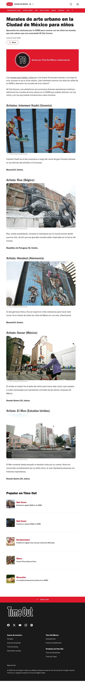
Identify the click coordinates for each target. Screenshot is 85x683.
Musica (54, 10)
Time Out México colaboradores (56, 60)
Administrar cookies (14, 651)
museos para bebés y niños (22, 78)
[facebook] (8, 625)
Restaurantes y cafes (14, 10)
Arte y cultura (44, 10)
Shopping (61, 10)
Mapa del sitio (11, 665)
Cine (36, 10)
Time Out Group (12, 647)
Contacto (10, 639)
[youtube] (20, 625)
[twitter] (14, 625)
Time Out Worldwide (53, 653)
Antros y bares (28, 10)
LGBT (68, 10)
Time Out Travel (51, 657)
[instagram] (26, 625)
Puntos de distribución (54, 643)
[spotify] (31, 625)
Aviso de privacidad (14, 643)
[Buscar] (71, 4)
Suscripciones (50, 639)
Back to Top (44, 600)
